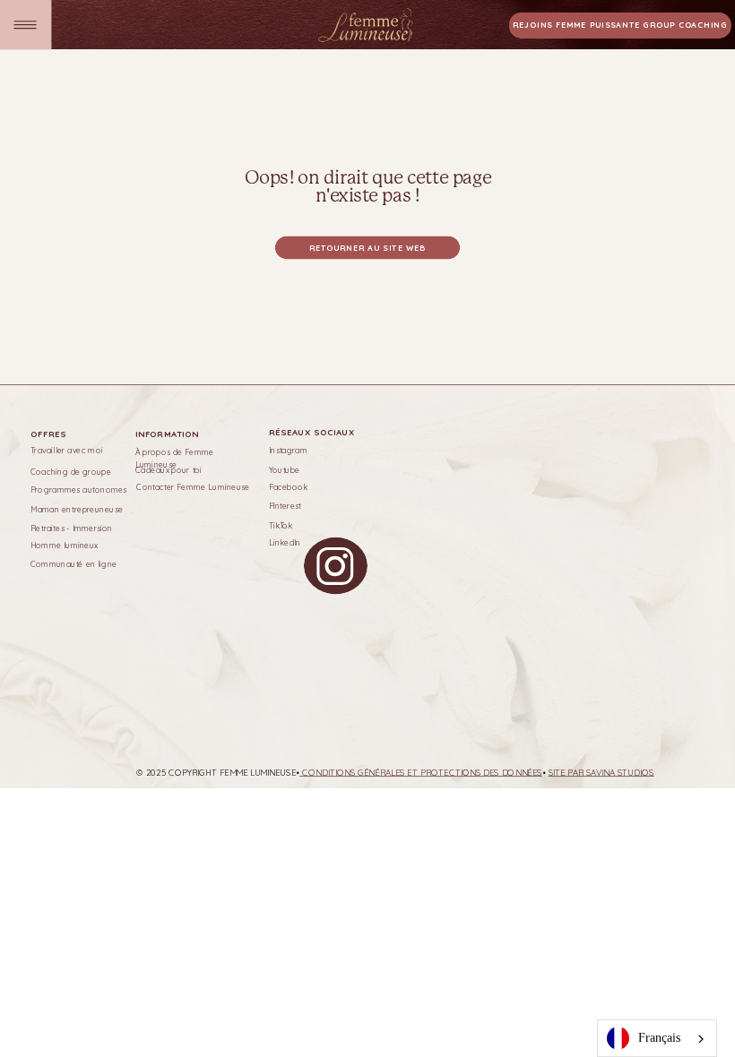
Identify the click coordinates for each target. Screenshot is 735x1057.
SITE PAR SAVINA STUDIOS (601, 772)
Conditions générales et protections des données (420, 772)
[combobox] (657, 1038)
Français (659, 1037)
